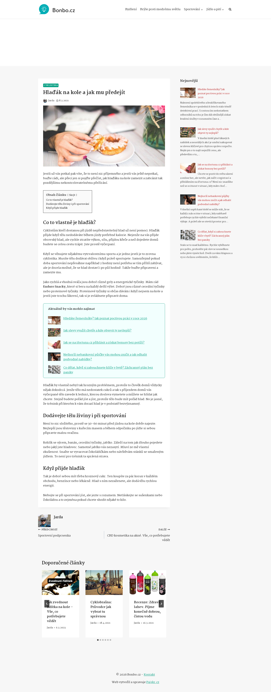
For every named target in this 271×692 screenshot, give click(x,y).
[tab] (98, 640)
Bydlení (131, 9)
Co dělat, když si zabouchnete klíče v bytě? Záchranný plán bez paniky (108, 370)
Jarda (58, 517)
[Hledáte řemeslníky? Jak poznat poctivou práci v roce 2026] (188, 93)
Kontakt (149, 674)
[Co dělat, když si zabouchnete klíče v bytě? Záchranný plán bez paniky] (188, 235)
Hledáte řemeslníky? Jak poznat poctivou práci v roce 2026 (105, 318)
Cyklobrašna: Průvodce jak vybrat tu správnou (101, 609)
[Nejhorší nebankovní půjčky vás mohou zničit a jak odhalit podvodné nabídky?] (188, 199)
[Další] (161, 603)
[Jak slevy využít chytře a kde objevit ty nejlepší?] (188, 132)
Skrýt (72, 195)
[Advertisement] (135, 42)
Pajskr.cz (152, 682)
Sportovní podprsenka (54, 533)
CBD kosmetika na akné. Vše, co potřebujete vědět (138, 535)
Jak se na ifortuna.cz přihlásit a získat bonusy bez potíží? (103, 342)
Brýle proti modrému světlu (160, 9)
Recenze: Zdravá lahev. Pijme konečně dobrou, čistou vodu (147, 609)
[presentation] (60, 582)
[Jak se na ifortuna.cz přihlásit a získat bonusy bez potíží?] (188, 168)
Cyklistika (51, 85)
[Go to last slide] (46, 603)
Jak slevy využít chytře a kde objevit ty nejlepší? (97, 330)
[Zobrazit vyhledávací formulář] (230, 9)
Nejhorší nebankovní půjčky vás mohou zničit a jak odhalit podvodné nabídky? (105, 357)
